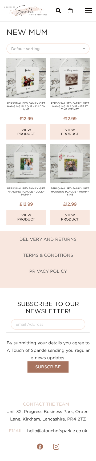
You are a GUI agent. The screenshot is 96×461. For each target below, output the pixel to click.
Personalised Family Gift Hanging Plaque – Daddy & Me (26, 106)
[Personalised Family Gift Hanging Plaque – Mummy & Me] (70, 147)
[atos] (25, 10)
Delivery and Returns (48, 239)
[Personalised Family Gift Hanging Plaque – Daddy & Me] (26, 62)
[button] (58, 10)
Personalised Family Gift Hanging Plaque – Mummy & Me (70, 191)
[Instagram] (56, 447)
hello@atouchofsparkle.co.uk (57, 430)
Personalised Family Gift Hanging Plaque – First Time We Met (70, 106)
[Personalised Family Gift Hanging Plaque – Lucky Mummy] (26, 147)
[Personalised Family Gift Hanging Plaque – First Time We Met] (70, 62)
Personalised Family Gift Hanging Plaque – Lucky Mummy (26, 191)
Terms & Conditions (48, 255)
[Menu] (88, 10)
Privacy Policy (48, 271)
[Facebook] (40, 447)
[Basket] (70, 10)
